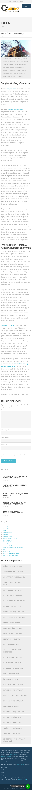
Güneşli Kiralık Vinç (11, 644)
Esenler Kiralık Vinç (11, 622)
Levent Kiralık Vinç (11, 706)
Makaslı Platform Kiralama (10, 538)
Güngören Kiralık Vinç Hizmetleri (12, 651)
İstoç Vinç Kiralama (11, 679)
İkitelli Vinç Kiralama (11, 674)
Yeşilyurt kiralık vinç (18, 73)
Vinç (4, 67)
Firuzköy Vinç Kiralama (12, 633)
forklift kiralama (14, 754)
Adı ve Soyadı (5, 430)
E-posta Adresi (5, 437)
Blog (2, 772)
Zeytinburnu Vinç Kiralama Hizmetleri (14, 740)
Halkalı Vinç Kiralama (12, 663)
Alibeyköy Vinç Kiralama (13, 566)
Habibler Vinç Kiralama (12, 657)
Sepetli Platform (7, 544)
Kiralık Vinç (13, 61)
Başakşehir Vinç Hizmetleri (14, 601)
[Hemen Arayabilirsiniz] (28, 786)
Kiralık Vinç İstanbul (22, 61)
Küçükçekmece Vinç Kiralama (15, 695)
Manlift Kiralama (7, 540)
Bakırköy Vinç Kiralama (12, 595)
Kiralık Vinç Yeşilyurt (15, 70)
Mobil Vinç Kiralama (8, 64)
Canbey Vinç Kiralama (8, 527)
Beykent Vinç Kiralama (12, 606)
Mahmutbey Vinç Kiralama (13, 712)
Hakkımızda (4, 770)
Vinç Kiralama (10, 67)
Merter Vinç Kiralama (12, 722)
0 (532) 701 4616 (22, 779)
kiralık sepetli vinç (9, 760)
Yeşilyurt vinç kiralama (9, 76)
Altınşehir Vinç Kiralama (13, 571)
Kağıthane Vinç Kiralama (13, 684)
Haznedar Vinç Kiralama (13, 668)
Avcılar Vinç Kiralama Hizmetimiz (12, 583)
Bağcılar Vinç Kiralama (12, 590)
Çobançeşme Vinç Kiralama (14, 617)
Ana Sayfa (4, 767)
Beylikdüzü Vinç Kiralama (13, 612)
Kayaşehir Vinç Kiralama (13, 690)
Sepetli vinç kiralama (7, 756)
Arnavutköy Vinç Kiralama (14, 577)
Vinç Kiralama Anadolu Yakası (11, 553)
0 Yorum (20, 76)
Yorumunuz (4, 410)
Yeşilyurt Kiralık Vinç (12, 733)
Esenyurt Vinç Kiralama (13, 628)
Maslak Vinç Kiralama (12, 717)
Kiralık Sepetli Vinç (7, 532)
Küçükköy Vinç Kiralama (13, 701)
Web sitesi (4, 444)
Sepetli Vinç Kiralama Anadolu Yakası (13, 547)
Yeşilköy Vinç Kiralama (12, 728)
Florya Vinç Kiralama (11, 639)
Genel (4, 530)
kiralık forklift (20, 764)
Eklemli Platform (7, 529)
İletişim (3, 775)
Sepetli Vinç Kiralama (20, 64)
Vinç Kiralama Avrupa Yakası (10, 555)
